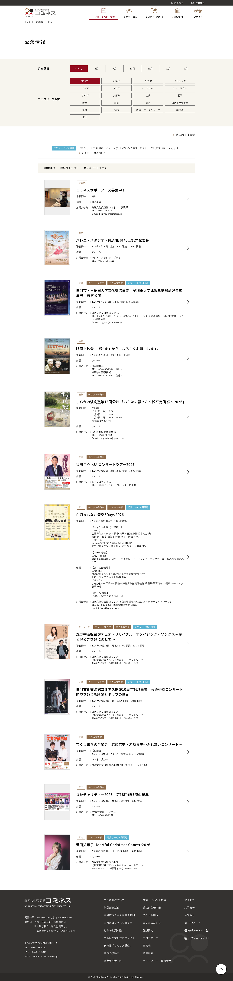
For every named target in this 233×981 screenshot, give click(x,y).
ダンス (116, 88)
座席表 (147, 945)
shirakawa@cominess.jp (45, 956)
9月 (114, 68)
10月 (132, 68)
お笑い (116, 81)
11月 (150, 68)
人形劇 (116, 95)
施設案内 (148, 930)
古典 (148, 95)
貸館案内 (148, 953)
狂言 (148, 103)
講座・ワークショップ (148, 110)
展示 (180, 95)
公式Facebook (196, 930)
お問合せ (189, 907)
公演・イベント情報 (154, 900)
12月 (168, 68)
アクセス (189, 900)
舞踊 (84, 110)
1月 (186, 68)
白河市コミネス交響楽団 (118, 922)
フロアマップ (150, 938)
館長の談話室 (111, 953)
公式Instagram (196, 938)
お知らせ (189, 915)
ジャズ (84, 88)
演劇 (116, 103)
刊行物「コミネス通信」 (118, 945)
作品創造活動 (111, 907)
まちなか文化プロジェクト (119, 938)
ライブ (84, 95)
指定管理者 (110, 960)
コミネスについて (114, 900)
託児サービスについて (94, 153)
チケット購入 (150, 915)
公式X (191, 922)
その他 (148, 81)
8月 (97, 68)
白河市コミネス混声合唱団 (119, 915)
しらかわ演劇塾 (113, 930)
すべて (79, 68)
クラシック (180, 81)
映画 (84, 103)
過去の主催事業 (185, 134)
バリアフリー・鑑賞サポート (159, 960)
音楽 (84, 117)
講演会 (180, 110)
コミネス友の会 (152, 922)
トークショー (148, 88)
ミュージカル (180, 88)
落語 (116, 110)
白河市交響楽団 (180, 103)
